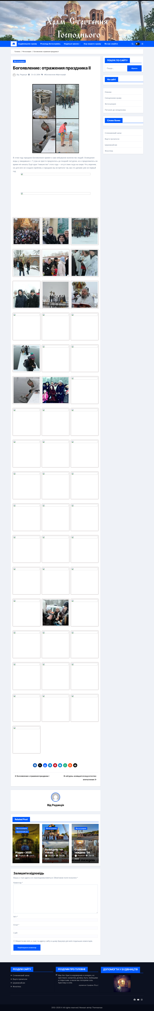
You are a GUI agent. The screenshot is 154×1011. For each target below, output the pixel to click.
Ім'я (15, 916)
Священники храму (113, 98)
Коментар (18, 883)
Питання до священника (115, 110)
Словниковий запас (113, 133)
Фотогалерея (19, 61)
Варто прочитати (112, 139)
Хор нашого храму (92, 44)
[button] (142, 44)
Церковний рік (22, 832)
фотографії (61, 75)
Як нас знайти (111, 44)
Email (16, 925)
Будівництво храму (27, 44)
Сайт (15, 933)
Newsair (82, 1007)
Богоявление (51, 75)
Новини (108, 92)
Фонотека (109, 151)
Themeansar (97, 1007)
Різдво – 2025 (23, 852)
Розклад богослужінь (50, 44)
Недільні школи (71, 44)
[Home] (14, 43)
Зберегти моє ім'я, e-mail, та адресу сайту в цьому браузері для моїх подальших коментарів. (54, 941)
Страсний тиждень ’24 (82, 851)
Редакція (23, 75)
